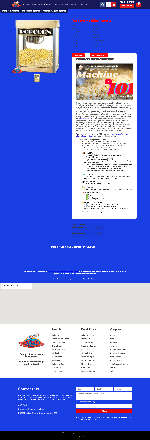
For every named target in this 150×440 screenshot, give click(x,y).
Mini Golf (55, 353)
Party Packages (87, 357)
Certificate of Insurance (120, 364)
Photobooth (57, 360)
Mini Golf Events (87, 353)
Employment (115, 357)
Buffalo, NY (53, 272)
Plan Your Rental (70, 4)
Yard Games (57, 371)
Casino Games (58, 368)
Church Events (87, 364)
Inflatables (56, 335)
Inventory (14, 11)
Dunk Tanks (57, 357)
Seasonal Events (88, 371)
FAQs (55, 4)
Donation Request (117, 353)
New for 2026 (83, 4)
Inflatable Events (88, 335)
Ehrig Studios (81, 436)
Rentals (47, 4)
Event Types (36, 4)
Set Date (79, 55)
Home (27, 4)
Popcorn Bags (87, 136)
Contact (60, 4)
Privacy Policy (125, 418)
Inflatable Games (59, 364)
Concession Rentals (31, 11)
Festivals (84, 350)
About (112, 335)
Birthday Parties (88, 360)
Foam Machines (58, 350)
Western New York (69, 272)
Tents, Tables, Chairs (60, 339)
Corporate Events (88, 346)
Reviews (113, 342)
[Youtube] (113, 4)
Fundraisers (86, 368)
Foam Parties (86, 339)
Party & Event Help (118, 350)
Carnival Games (58, 342)
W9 (111, 371)
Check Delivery (99, 55)
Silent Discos (57, 346)
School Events (87, 342)
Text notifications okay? (87, 402)
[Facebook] (102, 4)
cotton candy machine (86, 119)
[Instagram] (108, 4)
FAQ (112, 339)
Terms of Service (87, 419)
